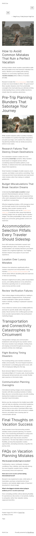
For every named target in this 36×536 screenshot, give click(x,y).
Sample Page (27, 16)
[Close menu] (8, 12)
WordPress (30, 532)
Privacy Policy (20, 16)
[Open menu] (32, 7)
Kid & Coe (5, 3)
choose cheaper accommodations (18, 271)
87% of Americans (21, 82)
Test (32, 16)
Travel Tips (21, 512)
